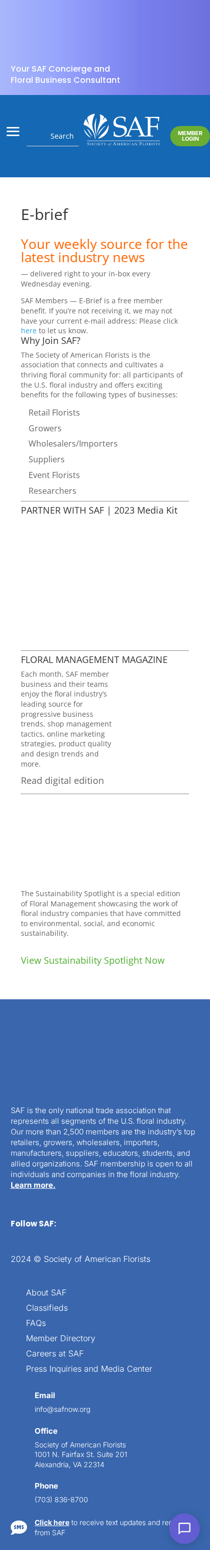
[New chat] (167, 22)
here (106, 159)
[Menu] (147, 22)
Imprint (169, 1512)
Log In (176, 52)
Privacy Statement (124, 1512)
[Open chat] (184, 1528)
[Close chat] (187, 22)
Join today (139, 217)
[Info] (126, 22)
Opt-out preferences (61, 1512)
